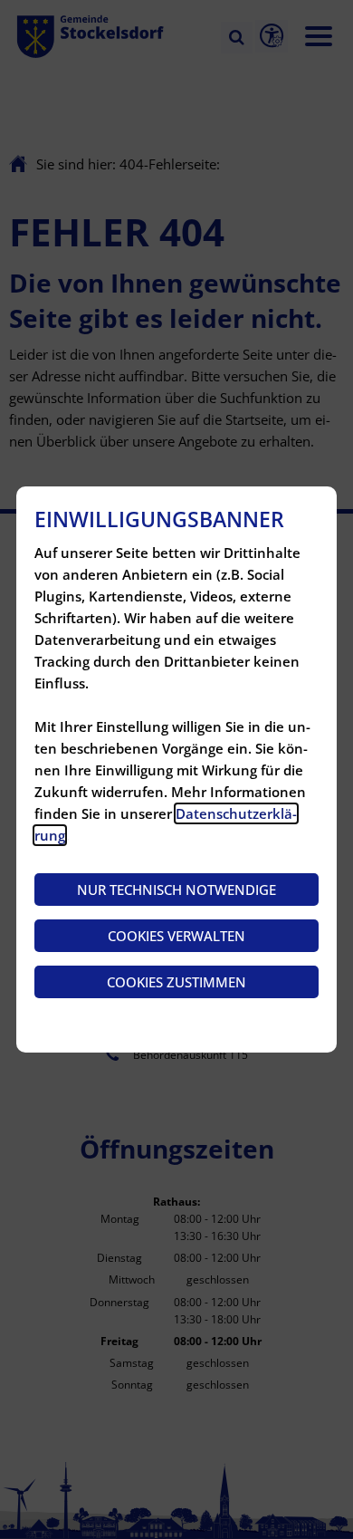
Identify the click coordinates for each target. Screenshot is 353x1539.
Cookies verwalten (176, 936)
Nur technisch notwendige (176, 889)
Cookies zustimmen (176, 982)
